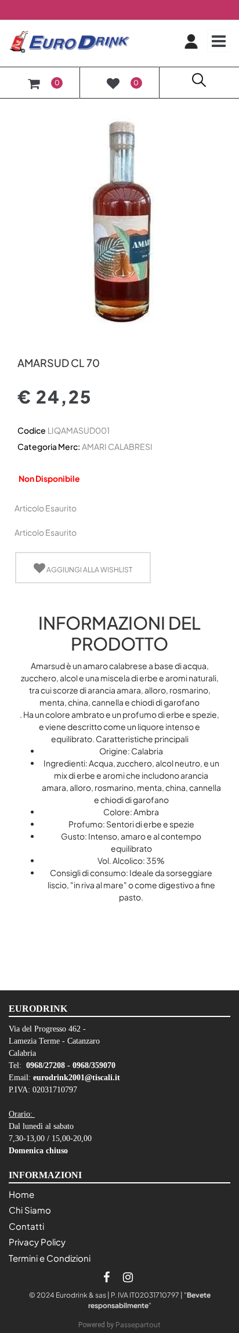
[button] (119, 217)
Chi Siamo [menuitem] (30, 1209)
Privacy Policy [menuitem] (37, 1241)
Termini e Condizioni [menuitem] (49, 1257)
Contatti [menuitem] (26, 1226)
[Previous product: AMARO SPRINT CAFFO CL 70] (24, 343)
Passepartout (138, 1324)
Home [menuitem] (21, 1194)
